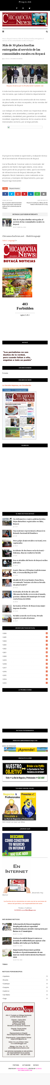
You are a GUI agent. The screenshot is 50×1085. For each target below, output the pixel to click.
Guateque (25, 984)
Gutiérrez (25, 991)
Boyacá (35, 1065)
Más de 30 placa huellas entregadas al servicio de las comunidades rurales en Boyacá (28, 222)
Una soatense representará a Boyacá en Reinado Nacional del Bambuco (29, 532)
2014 (25, 679)
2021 (25, 652)
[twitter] (29, 8)
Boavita (25, 980)
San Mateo (25, 995)
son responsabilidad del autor (32, 903)
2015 (25, 675)
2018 (25, 664)
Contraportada (20, 390)
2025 (25, 637)
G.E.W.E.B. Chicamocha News (13, 58)
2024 (25, 641)
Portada (5, 373)
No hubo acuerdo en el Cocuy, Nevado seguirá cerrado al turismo (28, 617)
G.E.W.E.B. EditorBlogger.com (30, 1069)
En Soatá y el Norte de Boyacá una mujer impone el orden (29, 607)
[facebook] (17, 8)
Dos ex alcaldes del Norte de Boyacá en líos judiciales (30, 561)
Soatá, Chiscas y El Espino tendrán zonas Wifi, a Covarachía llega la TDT (29, 571)
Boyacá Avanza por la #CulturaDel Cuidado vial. (25, 86)
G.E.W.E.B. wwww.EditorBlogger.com (25, 910)
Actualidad (26, 1065)
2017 (25, 668)
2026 (25, 633)
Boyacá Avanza (12, 39)
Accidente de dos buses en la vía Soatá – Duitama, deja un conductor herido (29, 552)
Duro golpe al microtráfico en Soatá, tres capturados (29, 542)
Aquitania (25, 976)
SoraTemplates (21, 1068)
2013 (25, 683)
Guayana (25, 987)
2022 (25, 649)
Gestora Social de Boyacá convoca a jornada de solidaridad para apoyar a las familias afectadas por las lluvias (29, 940)
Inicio (4, 39)
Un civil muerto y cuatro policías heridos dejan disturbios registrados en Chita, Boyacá (29, 521)
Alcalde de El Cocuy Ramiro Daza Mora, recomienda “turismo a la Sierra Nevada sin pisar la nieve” (29, 582)
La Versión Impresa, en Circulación (16, 385)
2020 (25, 656)
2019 (25, 660)
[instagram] (23, 8)
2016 (25, 671)
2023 (25, 645)
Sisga (25, 998)
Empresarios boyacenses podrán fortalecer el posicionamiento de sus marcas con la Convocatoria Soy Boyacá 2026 (29, 953)
